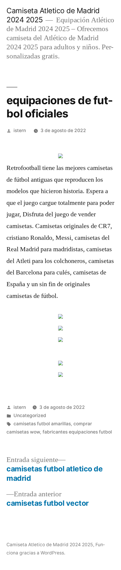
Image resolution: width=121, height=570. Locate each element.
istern (20, 130)
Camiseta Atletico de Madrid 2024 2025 (49, 544)
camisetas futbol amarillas (42, 423)
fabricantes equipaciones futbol (77, 432)
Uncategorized (30, 415)
